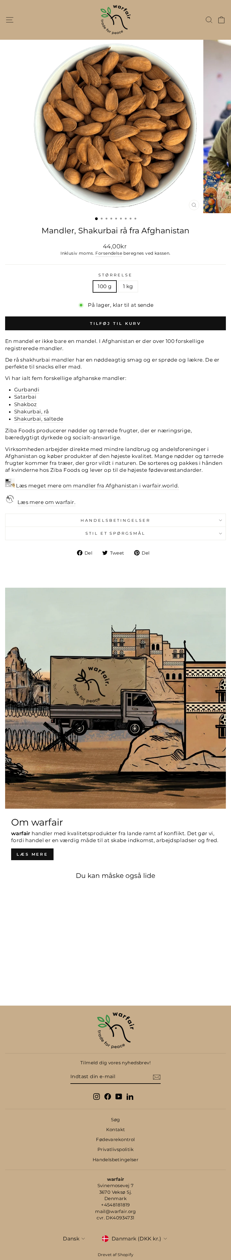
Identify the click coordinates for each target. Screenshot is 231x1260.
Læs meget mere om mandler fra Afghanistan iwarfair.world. (97, 486)
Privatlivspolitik (115, 1149)
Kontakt (115, 1129)
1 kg (128, 286)
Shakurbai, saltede (38, 419)
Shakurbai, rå (31, 412)
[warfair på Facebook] (107, 1096)
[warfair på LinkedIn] (130, 1096)
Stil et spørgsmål (115, 533)
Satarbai (25, 397)
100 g (105, 286)
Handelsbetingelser (116, 520)
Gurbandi (26, 390)
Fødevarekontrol (115, 1139)
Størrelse (115, 274)
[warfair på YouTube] (119, 1096)
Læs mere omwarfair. (46, 502)
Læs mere (32, 854)
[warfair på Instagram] (96, 1096)
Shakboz (25, 404)
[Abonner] (157, 1077)
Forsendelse (108, 253)
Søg (115, 1119)
